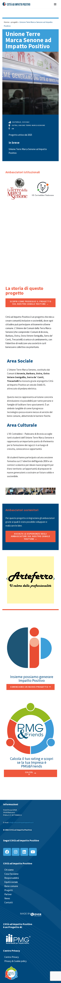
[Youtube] (33, 852)
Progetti (8, 890)
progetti (14, 22)
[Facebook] (7, 852)
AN (13, 129)
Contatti (8, 902)
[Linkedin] (24, 852)
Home (6, 22)
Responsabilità (11, 877)
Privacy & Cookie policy (15, 961)
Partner (8, 894)
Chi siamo (9, 869)
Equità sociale (11, 882)
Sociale (26, 122)
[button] (9, 492)
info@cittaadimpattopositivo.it (21, 822)
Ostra (15, 125)
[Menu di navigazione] (55, 4)
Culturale (16, 122)
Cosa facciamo (11, 873)
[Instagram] (16, 852)
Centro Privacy (11, 956)
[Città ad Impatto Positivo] (16, 4)
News (7, 898)
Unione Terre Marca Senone (31, 125)
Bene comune (11, 886)
